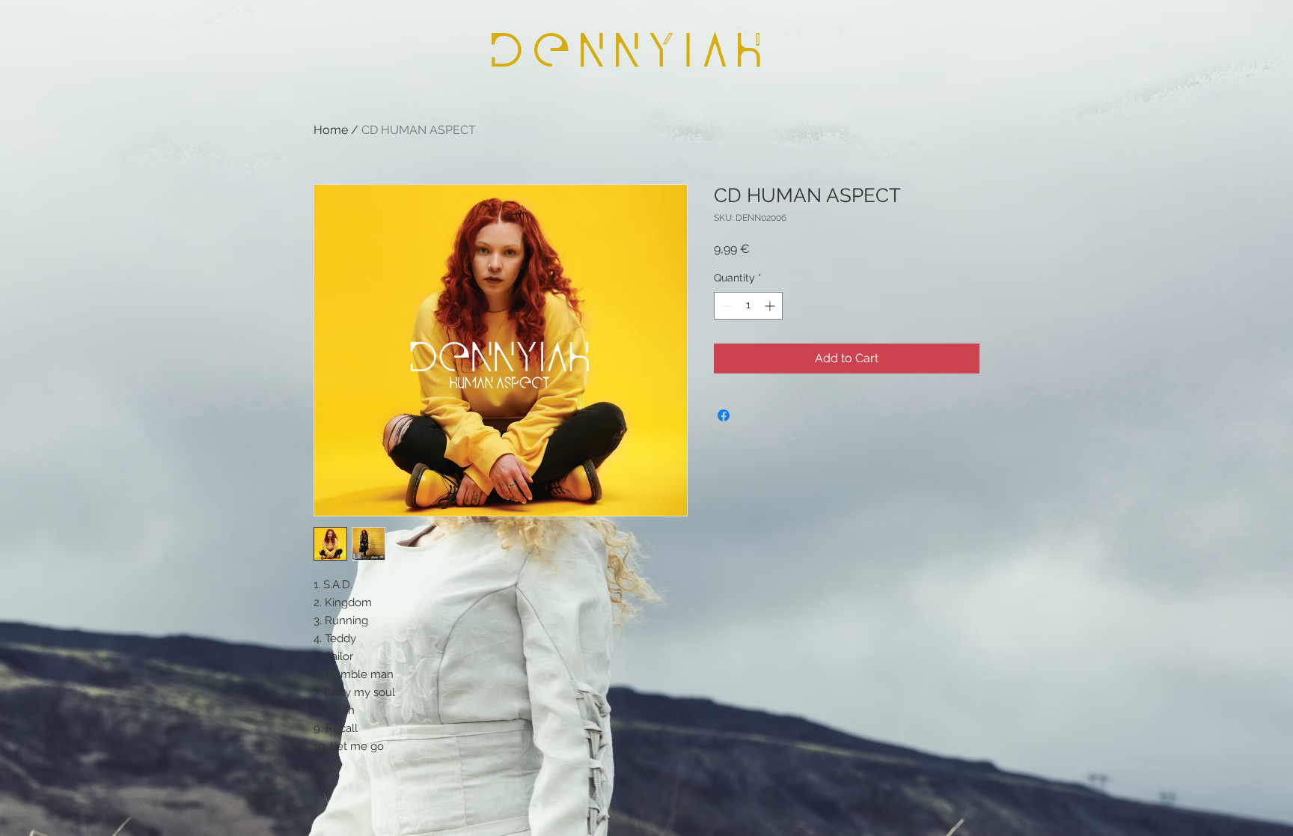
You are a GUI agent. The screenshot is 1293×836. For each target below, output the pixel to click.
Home (331, 130)
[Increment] (771, 306)
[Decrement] (725, 306)
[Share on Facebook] (724, 415)
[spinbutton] (748, 306)
